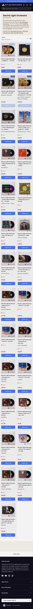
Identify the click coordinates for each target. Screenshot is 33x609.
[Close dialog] (31, 297)
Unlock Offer (24, 307)
